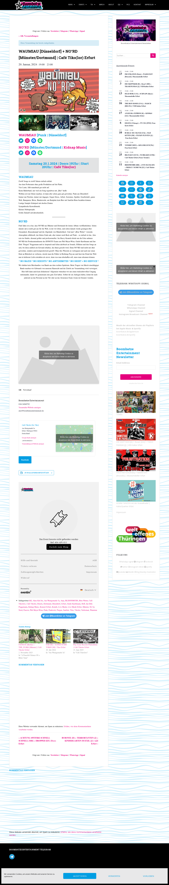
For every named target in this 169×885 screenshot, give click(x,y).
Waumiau (93, 610)
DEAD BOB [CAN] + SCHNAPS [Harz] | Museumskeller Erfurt (139, 95)
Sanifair (66, 610)
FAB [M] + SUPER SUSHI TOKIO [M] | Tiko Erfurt (56, 645)
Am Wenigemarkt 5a (52, 600)
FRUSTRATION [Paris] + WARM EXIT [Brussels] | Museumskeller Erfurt (139, 75)
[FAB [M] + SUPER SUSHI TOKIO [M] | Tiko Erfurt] (58, 636)
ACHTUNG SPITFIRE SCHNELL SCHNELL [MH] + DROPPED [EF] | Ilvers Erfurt (37, 740)
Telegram (64, 31)
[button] (32, 123)
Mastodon (65, 850)
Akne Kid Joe (38, 600)
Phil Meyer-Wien (36, 610)
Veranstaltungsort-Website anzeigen (33, 444)
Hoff (83, 603)
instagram (134, 567)
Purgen (59, 610)
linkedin (131, 572)
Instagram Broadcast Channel (133, 314)
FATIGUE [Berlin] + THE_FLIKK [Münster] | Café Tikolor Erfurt (30, 647)
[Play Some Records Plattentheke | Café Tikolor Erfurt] (85, 636)
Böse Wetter (83, 600)
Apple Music (125, 328)
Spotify (137, 328)
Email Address (123, 363)
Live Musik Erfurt (75, 607)
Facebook (25, 459)
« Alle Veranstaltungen (28, 35)
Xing (137, 572)
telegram (139, 561)
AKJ (30, 600)
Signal (82, 31)
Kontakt (137, 4)
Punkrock (52, 610)
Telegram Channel (136, 305)
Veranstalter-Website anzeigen (30, 407)
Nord (20, 610)
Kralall (54, 607)
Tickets (119, 414)
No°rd (92, 607)
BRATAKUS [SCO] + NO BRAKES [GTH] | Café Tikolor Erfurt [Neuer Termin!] (140, 156)
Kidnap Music (75, 147)
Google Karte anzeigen (29, 438)
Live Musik (62, 607)
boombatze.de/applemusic (127, 331)
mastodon (151, 572)
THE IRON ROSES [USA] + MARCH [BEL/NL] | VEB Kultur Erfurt (138, 104)
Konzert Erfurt (45, 607)
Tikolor (77, 610)
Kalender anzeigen (122, 175)
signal (130, 561)
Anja (62, 600)
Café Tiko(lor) (65, 167)
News (70, 4)
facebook (149, 561)
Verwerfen (114, 876)
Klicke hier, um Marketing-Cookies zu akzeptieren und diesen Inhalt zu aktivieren (59, 355)
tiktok (141, 567)
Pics (128, 4)
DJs (119, 4)
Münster (86, 607)
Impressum (149, 4)
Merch (101, 4)
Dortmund (47, 603)
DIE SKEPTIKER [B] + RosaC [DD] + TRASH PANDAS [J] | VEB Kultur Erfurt (139, 85)
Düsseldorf (56, 603)
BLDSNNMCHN (71, 600)
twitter (125, 567)
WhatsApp (73, 31)
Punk (46, 610)
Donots (40, 603)
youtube (121, 572)
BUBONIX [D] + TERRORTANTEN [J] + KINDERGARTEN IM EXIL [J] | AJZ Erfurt (80, 740)
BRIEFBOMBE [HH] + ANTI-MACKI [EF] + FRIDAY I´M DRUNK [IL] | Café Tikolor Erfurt (140, 167)
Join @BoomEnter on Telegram (60, 616)
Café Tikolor (31, 603)
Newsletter (55, 31)
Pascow (26, 610)
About (111, 4)
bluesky (143, 572)
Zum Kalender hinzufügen (37, 473)
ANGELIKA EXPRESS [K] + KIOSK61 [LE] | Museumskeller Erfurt (138, 114)
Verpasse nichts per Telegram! (28, 856)
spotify (149, 567)
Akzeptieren (79, 876)
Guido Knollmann (74, 603)
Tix (92, 4)
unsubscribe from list (136, 383)
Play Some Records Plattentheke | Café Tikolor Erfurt (85, 645)
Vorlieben (148, 876)
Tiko (72, 610)
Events (81, 4)
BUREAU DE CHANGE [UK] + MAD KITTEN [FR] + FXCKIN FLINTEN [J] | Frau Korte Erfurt (139, 135)
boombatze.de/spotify (125, 334)
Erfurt (63, 603)
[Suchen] (153, 55)
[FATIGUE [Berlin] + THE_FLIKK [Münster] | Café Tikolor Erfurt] (31, 636)
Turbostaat (85, 610)
